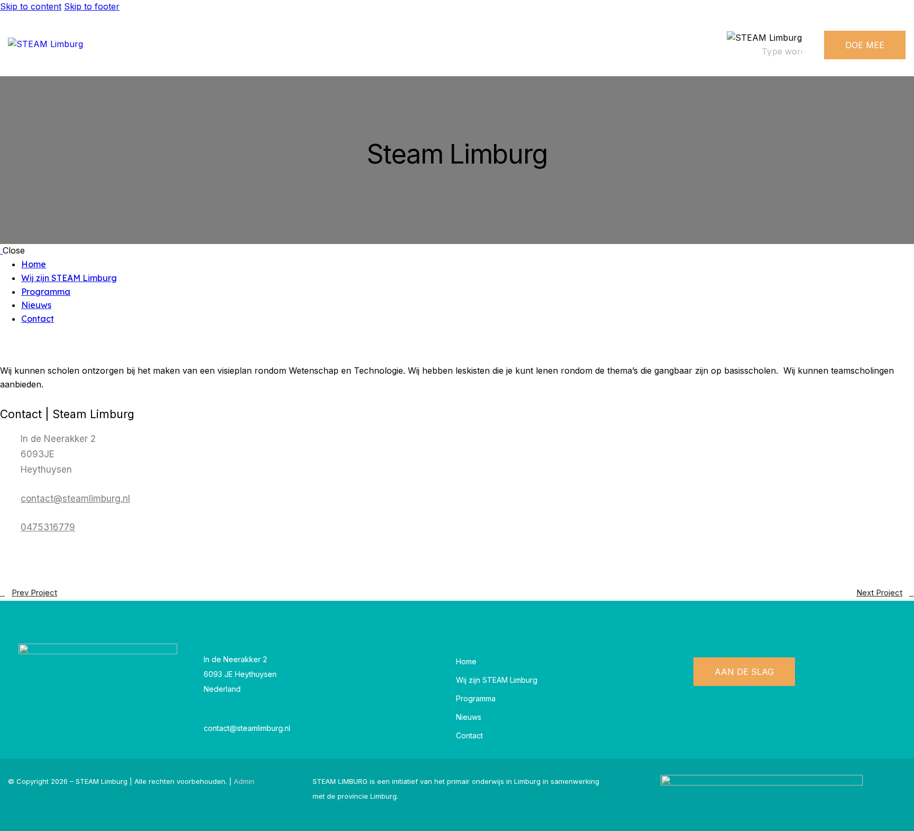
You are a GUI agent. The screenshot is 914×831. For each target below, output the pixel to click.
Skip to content (30, 6)
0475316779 (48, 527)
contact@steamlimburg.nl (75, 498)
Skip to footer (92, 6)
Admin (244, 781)
